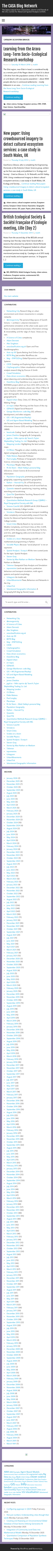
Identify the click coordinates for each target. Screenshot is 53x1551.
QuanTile (10, 494)
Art (27, 1474)
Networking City (13, 311)
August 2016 (12, 1112)
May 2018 (11, 1050)
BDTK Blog (11, 355)
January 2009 (12, 1381)
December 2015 (13, 1136)
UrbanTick (11, 586)
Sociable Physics (13, 544)
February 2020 (12, 988)
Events (24, 1481)
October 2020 (12, 964)
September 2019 (13, 1003)
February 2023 (12, 881)
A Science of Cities (14, 337)
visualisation (32, 1492)
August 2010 (12, 1325)
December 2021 (13, 923)
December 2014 (13, 1171)
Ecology (20, 104)
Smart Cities (12, 524)
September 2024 (13, 825)
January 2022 (12, 920)
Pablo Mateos (12, 456)
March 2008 (12, 1402)
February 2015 (12, 1165)
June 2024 (11, 834)
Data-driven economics (16, 376)
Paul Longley (12, 459)
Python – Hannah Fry (15, 482)
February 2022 (12, 917)
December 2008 (13, 1384)
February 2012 (12, 1272)
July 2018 (10, 1044)
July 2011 (10, 1292)
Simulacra (11, 512)
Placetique (11, 464)
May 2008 (11, 1399)
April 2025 (11, 804)
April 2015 (11, 1159)
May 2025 (11, 802)
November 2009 (13, 1352)
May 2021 (11, 943)
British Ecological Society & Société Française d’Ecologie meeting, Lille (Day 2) (25, 223)
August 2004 (12, 1437)
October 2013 (12, 1213)
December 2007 (13, 1408)
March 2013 (11, 1233)
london (8, 1487)
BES (8, 272)
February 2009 (12, 1378)
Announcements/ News (11, 1474)
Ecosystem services (30, 104)
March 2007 (12, 1423)
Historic (17, 1485)
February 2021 (12, 952)
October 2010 (12, 1319)
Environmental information (12, 278)
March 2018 (11, 1056)
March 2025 (11, 807)
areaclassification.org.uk (16, 346)
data (35, 1479)
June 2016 (11, 1118)
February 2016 (12, 1130)
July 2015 (10, 1151)
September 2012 (13, 1251)
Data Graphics (42, 1479)
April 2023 (11, 875)
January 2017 (12, 1097)
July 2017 (10, 1080)
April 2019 (11, 1017)
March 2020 (12, 985)
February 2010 (12, 1343)
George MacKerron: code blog (19, 411)
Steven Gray (12, 556)
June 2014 (11, 1189)
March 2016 (11, 1127)
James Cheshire (13, 435)
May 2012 (11, 1263)
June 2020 (11, 976)
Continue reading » (13, 97)
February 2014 (12, 1201)
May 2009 (11, 1369)
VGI (43, 208)
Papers (28, 208)
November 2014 (13, 1174)
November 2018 (13, 1032)
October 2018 (12, 1035)
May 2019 (11, 1014)
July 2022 (10, 902)
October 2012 (12, 1248)
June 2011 (10, 1295)
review (28, 1489)
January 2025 (12, 813)
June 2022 (11, 905)
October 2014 (12, 1177)
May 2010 (11, 1334)
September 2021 (13, 932)
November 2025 (13, 784)
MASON (20, 1488)
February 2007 (12, 1426)
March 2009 (12, 1375)
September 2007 (13, 1414)
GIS (19, 208)
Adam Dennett (13, 340)
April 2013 (11, 1230)
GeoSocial (7, 1485)
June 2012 (11, 1260)
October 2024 (12, 822)
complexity (8, 1479)
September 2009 (13, 1358)
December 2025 (13, 781)
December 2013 (13, 1207)
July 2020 (10, 973)
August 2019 (12, 1006)
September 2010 (13, 1322)
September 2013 (13, 1216)
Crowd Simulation (14, 373)
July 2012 (10, 1257)
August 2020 (12, 970)
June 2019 (11, 1012)
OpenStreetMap (19, 107)
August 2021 (12, 935)
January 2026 (12, 778)
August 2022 (12, 899)
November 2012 (13, 1245)
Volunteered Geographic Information (21, 589)
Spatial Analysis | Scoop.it (17, 550)
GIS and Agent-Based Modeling (19, 420)
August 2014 (12, 1183)
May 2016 (11, 1121)
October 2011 (12, 1284)
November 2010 (13, 1316)
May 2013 (11, 1227)
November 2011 (13, 1281)
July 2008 (10, 1393)
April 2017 (11, 1088)
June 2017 (11, 1082)
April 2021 (11, 946)
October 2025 (12, 787)
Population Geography (16, 476)
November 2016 (13, 1103)
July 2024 (10, 831)
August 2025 (12, 793)
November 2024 (13, 819)
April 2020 (11, 982)
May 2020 (11, 979)
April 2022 (11, 911)
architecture (22, 1474)
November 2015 (13, 1139)
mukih (35, 64)
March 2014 (11, 1198)
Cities (27, 1477)
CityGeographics (13, 367)
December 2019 (13, 994)
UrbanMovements (14, 580)
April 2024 (11, 840)
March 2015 (11, 1162)
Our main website (11, 296)
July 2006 (10, 1431)
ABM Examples (14, 1472)
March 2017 (11, 1091)
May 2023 (11, 872)
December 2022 (13, 887)
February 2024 (12, 846)
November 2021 (13, 926)
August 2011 (11, 1290)
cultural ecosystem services (27, 202)
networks (33, 1487)
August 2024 (12, 828)
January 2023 (12, 884)
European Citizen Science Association (22, 205)
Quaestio (10, 488)
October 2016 (12, 1106)
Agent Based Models (29, 1471)
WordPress (24, 1548)
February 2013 (12, 1236)
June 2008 (11, 1396)
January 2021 (12, 955)
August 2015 (12, 1148)
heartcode (11, 432)
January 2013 (12, 1239)
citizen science (12, 104)
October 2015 (12, 1142)
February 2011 (12, 1307)
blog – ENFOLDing (14, 358)
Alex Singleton (12, 343)
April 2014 (11, 1195)
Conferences (29, 1479)
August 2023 (12, 864)
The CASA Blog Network (19, 5)
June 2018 (11, 1047)
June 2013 (11, 1224)
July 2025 (10, 796)
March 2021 (11, 949)
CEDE (9, 364)
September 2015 (13, 1145)
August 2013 (12, 1219)
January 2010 (12, 1346)
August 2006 (12, 1429)
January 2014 (12, 1204)
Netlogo (26, 1487)
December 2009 (13, 1349)
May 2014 (11, 1192)
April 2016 (11, 1124)
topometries (11, 568)
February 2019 (12, 1023)
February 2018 (12, 1059)
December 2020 (13, 958)
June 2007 (11, 1420)
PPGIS (23, 1490)
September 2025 (13, 790)
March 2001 (11, 1440)
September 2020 (13, 967)
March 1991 (11, 1443)
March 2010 (11, 1340)
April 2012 (11, 1266)
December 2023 (13, 852)
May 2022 (11, 908)
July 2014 (10, 1186)
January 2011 (12, 1310)
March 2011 (11, 1304)
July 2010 (10, 1328)
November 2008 (13, 1387)
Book (18, 1476)
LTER (39, 104)
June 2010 (11, 1331)
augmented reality (36, 1474)
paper (23, 208)
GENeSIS (10, 408)
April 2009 (11, 1372)
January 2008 (12, 1405)
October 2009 (12, 1355)
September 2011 (13, 1287)
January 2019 (12, 1026)
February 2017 (12, 1094)
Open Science (8, 107)
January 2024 (12, 849)
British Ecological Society (27, 272)
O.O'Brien (11, 450)
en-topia (10, 405)
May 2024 (11, 837)
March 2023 (12, 878)
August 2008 (12, 1390)
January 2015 (12, 1168)
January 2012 (12, 1275)
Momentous (37, 1548)
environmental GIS (32, 275)
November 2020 (13, 961)
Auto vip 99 (11, 352)
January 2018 (12, 1062)
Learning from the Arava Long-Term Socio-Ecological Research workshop (25, 54)
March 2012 (11, 1269)
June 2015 (11, 1153)
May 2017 (11, 1085)
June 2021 (11, 941)
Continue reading (25, 88)
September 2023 (13, 861)
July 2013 (10, 1221)
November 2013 (13, 1210)
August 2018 (12, 1041)
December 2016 (13, 1100)
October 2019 (12, 1000)
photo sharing (36, 208)
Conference (7, 275)
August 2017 (12, 1077)
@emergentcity (13, 320)
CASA (23, 1477)
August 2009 (12, 1360)
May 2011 (10, 1298)
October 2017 (12, 1071)
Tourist (10, 1492)
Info (23, 1484)
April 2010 (11, 1337)
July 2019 (10, 1009)
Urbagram (11, 577)
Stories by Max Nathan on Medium (21, 559)
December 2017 (13, 1065)
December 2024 (13, 816)
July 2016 (10, 1115)
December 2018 (13, 1029)
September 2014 (13, 1180)
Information (30, 1485)
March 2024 (11, 843)
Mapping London (14, 444)
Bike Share (12, 1477)
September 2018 (13, 1038)
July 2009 (10, 1363)
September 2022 (13, 896)
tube (14, 1492)
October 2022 (12, 893)
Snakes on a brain (14, 538)
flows (45, 1481)
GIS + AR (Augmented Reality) (19, 417)
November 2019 (13, 997)
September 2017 (13, 1074)
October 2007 (12, 1411)
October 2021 (12, 929)
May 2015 (11, 1156)
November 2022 (13, 890)
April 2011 (11, 1301)
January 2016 (12, 1133)
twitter (18, 1492)
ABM (6, 1471)
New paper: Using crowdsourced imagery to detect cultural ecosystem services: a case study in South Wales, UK (23, 144)
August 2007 (12, 1417)
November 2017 (13, 1068)
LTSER (44, 104)
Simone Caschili (13, 506)
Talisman (10, 565)
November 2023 (13, 855)
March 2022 (11, 914)
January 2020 (12, 991)
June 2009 (11, 1366)
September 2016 (13, 1109)
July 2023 (10, 867)
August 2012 (12, 1254)
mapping (15, 1488)
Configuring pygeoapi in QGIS (19, 1509)
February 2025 (12, 810)
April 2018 (11, 1053)
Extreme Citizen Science (35, 1481)
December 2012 (13, 1242)
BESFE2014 (14, 272)
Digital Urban (12, 399)
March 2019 (11, 1020)
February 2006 (12, 1434)
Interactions (38, 1485)
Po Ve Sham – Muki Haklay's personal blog (23, 467)
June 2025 (11, 799)
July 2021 (10, 938)
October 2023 (12, 858)
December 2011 (13, 1278)
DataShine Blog (13, 382)
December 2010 (13, 1313)
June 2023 (11, 870)
